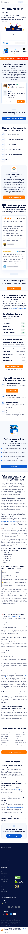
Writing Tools (4, 873)
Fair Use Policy (15, 532)
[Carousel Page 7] (15, 109)
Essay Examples (5, 870)
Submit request (20, 43)
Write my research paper (14, 197)
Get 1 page (14, 466)
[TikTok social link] (12, 907)
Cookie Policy (4, 889)
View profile (8, 101)
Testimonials (4, 881)
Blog (2, 871)
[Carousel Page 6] (14, 109)
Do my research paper (14, 366)
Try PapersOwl (14, 288)
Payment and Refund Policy (18, 308)
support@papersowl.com (10, 897)
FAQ (2, 883)
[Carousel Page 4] (12, 109)
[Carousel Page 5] (13, 109)
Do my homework (5, 850)
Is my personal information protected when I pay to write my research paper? (11, 783)
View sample (11, 97)
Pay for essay (4, 854)
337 (14, 87)
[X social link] (19, 907)
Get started (12, 391)
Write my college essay (6, 860)
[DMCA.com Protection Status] (21, 877)
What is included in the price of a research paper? (11, 766)
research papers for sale (13, 616)
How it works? (4, 879)
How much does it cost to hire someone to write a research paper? (10, 818)
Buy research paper (5, 864)
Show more (14, 274)
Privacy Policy (17, 789)
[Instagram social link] (16, 907)
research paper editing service (15, 807)
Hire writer (21, 101)
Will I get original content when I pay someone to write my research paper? (12, 798)
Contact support (14, 836)
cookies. (6, 932)
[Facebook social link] (9, 907)
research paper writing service (9, 521)
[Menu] (25, 2)
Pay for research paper (6, 858)
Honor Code (4, 891)
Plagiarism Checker (5, 852)
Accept (24, 928)
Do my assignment (5, 856)
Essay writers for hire (6, 862)
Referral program (5, 888)
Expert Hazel (12, 85)
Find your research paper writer (14, 118)
